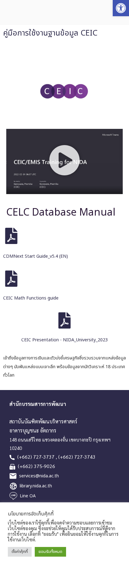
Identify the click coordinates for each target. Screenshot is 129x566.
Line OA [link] (28, 496)
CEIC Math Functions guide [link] (31, 298)
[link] (121, 8)
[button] (64, 161)
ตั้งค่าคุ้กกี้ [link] (20, 552)
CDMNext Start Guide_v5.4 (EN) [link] (35, 256)
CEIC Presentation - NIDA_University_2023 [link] (64, 340)
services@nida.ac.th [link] (39, 476)
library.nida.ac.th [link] (36, 486)
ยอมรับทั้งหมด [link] (50, 552)
